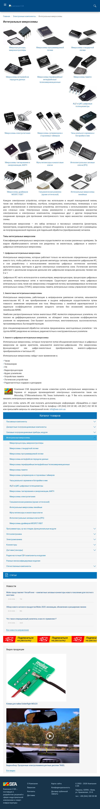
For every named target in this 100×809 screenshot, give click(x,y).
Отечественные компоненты (18, 566)
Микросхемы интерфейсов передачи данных (29, 459)
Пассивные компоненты (16, 422)
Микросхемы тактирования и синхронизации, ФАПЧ (32, 491)
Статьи (13, 575)
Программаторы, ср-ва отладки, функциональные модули (31, 529)
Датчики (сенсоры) (14, 550)
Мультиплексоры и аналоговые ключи (26, 513)
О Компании (32, 783)
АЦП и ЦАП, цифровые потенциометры (26, 486)
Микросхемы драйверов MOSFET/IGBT (26, 523)
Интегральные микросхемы (18, 438)
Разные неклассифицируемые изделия (23, 561)
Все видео (10, 771)
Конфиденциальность (60, 787)
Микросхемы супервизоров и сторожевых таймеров (32, 475)
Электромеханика (14, 539)
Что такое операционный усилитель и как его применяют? (31, 619)
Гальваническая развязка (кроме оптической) (29, 502)
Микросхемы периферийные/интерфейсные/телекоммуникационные (50, 79)
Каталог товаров (50, 415)
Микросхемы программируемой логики (26, 454)
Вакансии (31, 787)
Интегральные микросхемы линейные (26, 507)
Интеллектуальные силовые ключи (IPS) (27, 518)
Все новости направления (17, 630)
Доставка (31, 795)
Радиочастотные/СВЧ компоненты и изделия (26, 555)
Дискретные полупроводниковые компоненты (26, 427)
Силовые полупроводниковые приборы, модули (27, 432)
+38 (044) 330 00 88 (88, 796)
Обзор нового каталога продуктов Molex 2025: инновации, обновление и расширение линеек (46, 607)
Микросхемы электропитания (17, 133)
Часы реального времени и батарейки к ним (29, 480)
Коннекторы (11, 545)
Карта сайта (56, 783)
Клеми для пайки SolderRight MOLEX (22, 704)
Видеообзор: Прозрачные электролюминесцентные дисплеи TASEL (35, 765)
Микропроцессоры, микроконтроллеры (26, 443)
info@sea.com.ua (57, 409)
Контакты (31, 791)
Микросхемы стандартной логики (24, 448)
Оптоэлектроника (14, 534)
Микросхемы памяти (83, 77)
